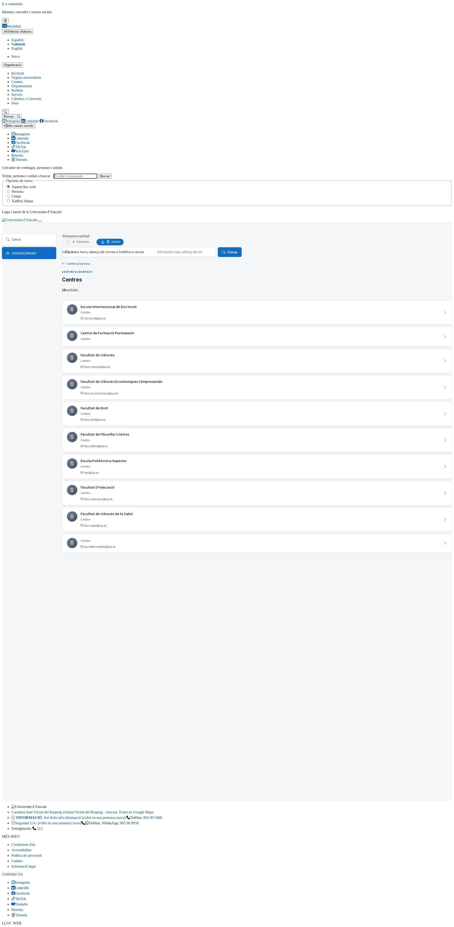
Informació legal (23, 866)
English (17, 48)
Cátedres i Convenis (26, 99)
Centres (17, 82)
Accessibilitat (21, 850)
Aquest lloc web (23, 187)
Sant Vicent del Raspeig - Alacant (82, 812)
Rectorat (17, 73)
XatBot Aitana (22, 201)
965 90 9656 (129, 823)
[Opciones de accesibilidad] (5, 20)
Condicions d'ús (23, 845)
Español (17, 40)
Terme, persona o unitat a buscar (26, 176)
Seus (14, 103)
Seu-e (15, 56)
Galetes (16, 861)
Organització (12, 65)
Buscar (105, 176)
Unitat (16, 196)
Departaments (21, 86)
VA (17, 31)
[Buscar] (5, 111)
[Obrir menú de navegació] (40, 221)
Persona (17, 192)
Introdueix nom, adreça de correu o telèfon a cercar (103, 252)
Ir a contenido (12, 4)
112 (40, 828)
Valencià (18, 44)
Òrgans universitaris (26, 77)
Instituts (17, 90)
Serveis (16, 95)
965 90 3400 (152, 818)
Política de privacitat (26, 855)
